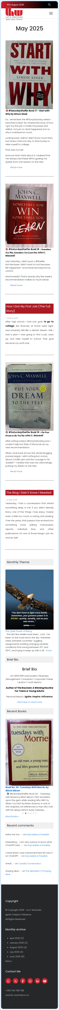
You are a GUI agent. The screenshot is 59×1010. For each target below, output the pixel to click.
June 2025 (15, 956)
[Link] (37, 981)
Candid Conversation (29, 863)
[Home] (14, 13)
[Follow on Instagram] (30, 981)
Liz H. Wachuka (33, 909)
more (49, 650)
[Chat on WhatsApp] (8, 981)
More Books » (12, 816)
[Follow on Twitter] (15, 981)
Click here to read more (29, 702)
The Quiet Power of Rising (18, 631)
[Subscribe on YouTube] (45, 981)
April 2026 (15, 938)
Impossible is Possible (37, 834)
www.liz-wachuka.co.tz (17, 995)
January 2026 (17, 942)
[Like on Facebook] (23, 981)
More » (8, 961)
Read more (16, 167)
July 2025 (14, 951)
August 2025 (16, 947)
